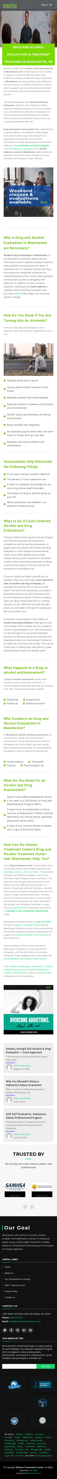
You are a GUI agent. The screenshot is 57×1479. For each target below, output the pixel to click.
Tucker (47, 1437)
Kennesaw (9, 1440)
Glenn (20, 1446)
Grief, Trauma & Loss (15, 1285)
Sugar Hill (8, 1455)
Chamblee (9, 1452)
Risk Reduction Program (20, 149)
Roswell (8, 1437)
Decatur (39, 1434)
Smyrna (38, 1437)
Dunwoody (9, 1446)
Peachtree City (21, 1449)
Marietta (29, 1434)
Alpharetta (27, 1437)
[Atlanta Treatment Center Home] (15, 5)
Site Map (33, 1470)
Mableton (41, 1446)
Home (8, 1266)
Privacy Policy (11, 1291)
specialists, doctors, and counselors (21, 872)
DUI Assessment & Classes (17, 1279)
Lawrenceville (36, 1440)
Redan (47, 1449)
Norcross (41, 1443)
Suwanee (30, 1443)
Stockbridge (21, 1452)
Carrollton (43, 1452)
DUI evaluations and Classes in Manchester (25, 959)
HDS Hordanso (34, 1473)
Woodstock (22, 1440)
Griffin (21, 1443)
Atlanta (19, 1434)
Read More (10, 1062)
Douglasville (36, 1449)
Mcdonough (10, 1443)
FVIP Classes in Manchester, (18, 966)
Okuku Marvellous (22, 1065)
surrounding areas (43, 1455)
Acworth (19, 1455)
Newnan (8, 1449)
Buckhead (29, 1446)
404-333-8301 (20, 908)
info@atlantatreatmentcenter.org (24, 1321)
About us (9, 1273)
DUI (17, 293)
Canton (33, 1452)
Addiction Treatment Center (26, 925)
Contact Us (10, 1297)
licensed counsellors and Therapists (31, 935)
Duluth (17, 1437)
